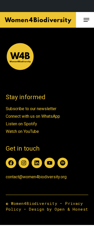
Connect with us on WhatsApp (33, 116)
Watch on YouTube (22, 131)
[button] (86, 19)
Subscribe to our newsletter (31, 108)
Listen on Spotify (21, 123)
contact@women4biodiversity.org (36, 176)
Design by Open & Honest (58, 209)
